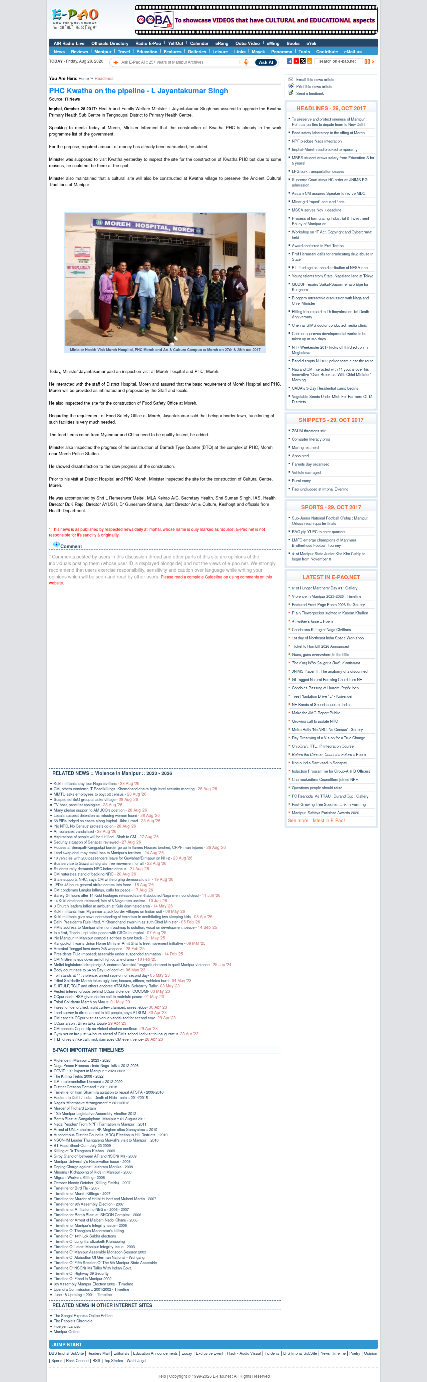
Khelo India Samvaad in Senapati (319, 762)
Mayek (258, 51)
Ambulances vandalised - (85, 831)
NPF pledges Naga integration (317, 141)
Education (146, 51)
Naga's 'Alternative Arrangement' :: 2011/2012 (91, 1102)
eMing (273, 43)
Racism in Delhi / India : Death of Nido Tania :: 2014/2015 (101, 1097)
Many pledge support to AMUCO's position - (100, 810)
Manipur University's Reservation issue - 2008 (92, 1161)
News (59, 51)
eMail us (353, 51)
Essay (186, 1353)
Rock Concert (77, 1360)
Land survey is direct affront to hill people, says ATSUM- (110, 1012)
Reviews (79, 51)
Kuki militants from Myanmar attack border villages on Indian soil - (119, 911)
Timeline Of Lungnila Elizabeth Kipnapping (89, 1241)
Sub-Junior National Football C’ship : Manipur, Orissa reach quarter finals (330, 520)
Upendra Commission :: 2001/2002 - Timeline (91, 1289)
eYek (311, 43)
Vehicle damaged (306, 472)
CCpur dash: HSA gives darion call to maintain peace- (109, 996)
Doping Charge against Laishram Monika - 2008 (93, 1166)
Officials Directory (109, 43)
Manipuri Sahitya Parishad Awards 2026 (325, 812)
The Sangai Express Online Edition (83, 1315)
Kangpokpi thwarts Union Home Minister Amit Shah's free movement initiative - (129, 943)
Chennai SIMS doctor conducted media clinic (329, 325)
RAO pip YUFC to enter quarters (319, 531)
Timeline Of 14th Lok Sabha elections (85, 1235)
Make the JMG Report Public (316, 712)
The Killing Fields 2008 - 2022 (78, 1076)
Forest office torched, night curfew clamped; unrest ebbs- (110, 1007)
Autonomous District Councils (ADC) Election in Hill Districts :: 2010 (110, 1134)
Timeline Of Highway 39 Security (81, 1273)
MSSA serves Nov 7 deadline (316, 209)
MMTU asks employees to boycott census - (100, 794)
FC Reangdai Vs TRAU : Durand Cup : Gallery (330, 796)
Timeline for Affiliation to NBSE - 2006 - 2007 (91, 1209)
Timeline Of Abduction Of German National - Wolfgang (99, 1257)
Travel (124, 51)
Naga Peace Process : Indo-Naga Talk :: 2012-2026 (96, 1065)
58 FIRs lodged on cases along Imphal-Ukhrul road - (107, 820)
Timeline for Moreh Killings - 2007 (82, 1193)
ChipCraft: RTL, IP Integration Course (323, 746)
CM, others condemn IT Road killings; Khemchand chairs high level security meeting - (135, 788)
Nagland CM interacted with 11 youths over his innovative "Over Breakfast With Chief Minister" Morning (331, 374)
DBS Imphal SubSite (66, 1353)
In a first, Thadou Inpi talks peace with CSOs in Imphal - (110, 932)
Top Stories (113, 1360)
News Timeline (333, 1353)
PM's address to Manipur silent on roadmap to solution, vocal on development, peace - (135, 927)
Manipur (102, 51)
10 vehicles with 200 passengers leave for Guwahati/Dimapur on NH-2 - (123, 858)
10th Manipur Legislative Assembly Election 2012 (95, 1113)
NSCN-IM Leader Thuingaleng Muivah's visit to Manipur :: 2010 (106, 1140)
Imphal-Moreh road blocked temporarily (325, 149)
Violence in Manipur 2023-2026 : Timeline (326, 596)
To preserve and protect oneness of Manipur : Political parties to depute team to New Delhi (329, 121)
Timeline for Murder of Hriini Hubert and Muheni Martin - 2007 (105, 1198)
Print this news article (314, 86)
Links (240, 51)
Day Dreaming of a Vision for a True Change (328, 737)
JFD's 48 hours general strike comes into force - (104, 884)
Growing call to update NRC (315, 721)
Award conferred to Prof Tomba (318, 245)
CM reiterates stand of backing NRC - (95, 873)
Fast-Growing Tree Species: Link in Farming (329, 804)
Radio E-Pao (148, 43)
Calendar (199, 43)
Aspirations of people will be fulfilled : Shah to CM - (106, 836)
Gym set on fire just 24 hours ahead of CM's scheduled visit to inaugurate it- (126, 1033)
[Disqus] (165, 675)
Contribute (327, 51)
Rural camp (301, 480)
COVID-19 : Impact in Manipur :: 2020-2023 (89, 1070)
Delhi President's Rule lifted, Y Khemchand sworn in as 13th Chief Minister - (127, 921)
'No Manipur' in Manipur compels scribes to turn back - (109, 937)
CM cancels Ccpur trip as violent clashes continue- (106, 1028)
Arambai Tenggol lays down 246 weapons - (99, 948)
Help (161, 1376)
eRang (222, 43)
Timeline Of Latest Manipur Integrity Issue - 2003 (94, 1246)
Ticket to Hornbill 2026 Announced (320, 646)
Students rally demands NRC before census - (101, 868)
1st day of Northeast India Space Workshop (328, 637)
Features (172, 51)
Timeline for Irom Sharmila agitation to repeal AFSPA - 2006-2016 (108, 1092)
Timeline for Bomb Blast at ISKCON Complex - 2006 (97, 1214)
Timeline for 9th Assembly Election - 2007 (89, 1204)
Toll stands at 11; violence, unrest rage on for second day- (112, 975)
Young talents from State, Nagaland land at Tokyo (332, 275)
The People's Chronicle (73, 1320)
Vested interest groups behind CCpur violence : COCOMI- (112, 991)
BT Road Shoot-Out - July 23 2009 (82, 1145)
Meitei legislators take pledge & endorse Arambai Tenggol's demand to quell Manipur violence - (143, 964)
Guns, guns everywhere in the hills (320, 654)
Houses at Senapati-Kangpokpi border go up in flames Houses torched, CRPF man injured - (140, 847)
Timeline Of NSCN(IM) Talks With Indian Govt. (93, 1267)
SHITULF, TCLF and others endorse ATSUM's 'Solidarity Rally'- (117, 985)
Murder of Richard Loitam (75, 1108)
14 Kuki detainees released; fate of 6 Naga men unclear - (110, 900)
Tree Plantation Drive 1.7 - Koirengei (322, 696)
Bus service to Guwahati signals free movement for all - (110, 863)
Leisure (220, 51)
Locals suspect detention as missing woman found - (107, 815)
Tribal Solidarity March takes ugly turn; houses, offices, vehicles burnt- (122, 980)
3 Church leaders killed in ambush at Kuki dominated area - (113, 905)
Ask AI (266, 62)
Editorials (121, 1353)
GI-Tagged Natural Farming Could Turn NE (327, 679)
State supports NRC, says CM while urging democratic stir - (113, 879)
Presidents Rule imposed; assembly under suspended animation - (118, 953)
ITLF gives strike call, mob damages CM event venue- (108, 1039)
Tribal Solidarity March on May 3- (92, 1001)
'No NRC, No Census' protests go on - (95, 826)
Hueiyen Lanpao (67, 1326)
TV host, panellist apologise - (88, 804)
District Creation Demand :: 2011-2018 (85, 1086)
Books (293, 43)
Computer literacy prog (311, 439)
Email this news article (315, 79)
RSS (96, 1360)
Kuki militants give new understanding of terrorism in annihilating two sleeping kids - (133, 916)
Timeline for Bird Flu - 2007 (76, 1188)
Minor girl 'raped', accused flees (318, 201)
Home (84, 78)
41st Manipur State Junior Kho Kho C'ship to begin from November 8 (328, 556)
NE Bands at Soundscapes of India (321, 704)
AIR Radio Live (69, 43)
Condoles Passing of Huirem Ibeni (326, 687)
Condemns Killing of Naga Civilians (321, 629)
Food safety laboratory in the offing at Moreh (328, 132)
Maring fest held (305, 447)
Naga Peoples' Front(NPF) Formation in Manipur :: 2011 (100, 1124)
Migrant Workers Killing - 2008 (79, 1177)
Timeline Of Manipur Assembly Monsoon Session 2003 (100, 1251)
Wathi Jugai (136, 1360)
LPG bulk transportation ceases (318, 171)
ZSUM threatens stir (309, 430)
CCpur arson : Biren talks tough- (90, 1023)
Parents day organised (310, 464)
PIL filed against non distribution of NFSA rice (330, 267)
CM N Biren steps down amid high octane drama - (105, 959)
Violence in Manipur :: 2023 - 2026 (82, 1060)
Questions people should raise (317, 787)
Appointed (300, 455)
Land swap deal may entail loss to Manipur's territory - (109, 852)
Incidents (272, 1353)
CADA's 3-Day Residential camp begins (325, 388)
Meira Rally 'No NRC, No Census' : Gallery (327, 729)
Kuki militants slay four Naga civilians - (96, 783)
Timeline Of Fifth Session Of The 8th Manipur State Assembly (105, 1262)
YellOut (175, 43)
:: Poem (312, 621)
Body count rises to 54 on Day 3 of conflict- (99, 969)
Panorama (281, 51)
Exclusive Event (209, 1353)
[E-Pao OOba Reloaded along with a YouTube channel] (256, 33)
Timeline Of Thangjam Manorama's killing (89, 1230)
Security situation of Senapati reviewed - (97, 842)
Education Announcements (155, 1353)
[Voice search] (246, 62)
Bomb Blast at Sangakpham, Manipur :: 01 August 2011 (100, 1118)
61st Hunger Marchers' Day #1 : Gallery (325, 587)
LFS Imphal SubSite (300, 1353)
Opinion (370, 1353)
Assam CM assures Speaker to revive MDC (328, 193)
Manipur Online (66, 1331)
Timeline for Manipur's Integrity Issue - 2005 (90, 1225)
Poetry (354, 1353)
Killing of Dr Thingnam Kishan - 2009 (84, 1150)
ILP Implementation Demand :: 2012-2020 (88, 1081)
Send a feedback (310, 93)
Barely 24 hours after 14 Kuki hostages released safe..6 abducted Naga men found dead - (137, 895)
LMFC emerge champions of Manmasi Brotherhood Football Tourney (324, 542)
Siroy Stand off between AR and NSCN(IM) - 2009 (95, 1156)
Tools (304, 51)
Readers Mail (98, 1353)
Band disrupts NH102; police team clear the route (332, 360)
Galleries (197, 51)
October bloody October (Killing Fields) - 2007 (92, 1182)
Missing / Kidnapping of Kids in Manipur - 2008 (92, 1172)
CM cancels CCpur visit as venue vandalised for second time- (115, 1017)
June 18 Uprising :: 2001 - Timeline (83, 1294)
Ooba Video (248, 43)
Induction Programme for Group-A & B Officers (331, 771)
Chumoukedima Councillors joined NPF (325, 779)
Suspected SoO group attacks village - (96, 799)
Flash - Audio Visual (244, 1353)
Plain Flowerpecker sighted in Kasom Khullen (330, 612)
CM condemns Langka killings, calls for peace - (103, 889)
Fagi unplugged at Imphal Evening (320, 489)
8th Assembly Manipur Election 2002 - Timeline (93, 1283)
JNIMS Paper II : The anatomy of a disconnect (330, 671)
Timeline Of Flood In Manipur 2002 (82, 1278)
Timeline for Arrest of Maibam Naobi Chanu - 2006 (95, 1219)
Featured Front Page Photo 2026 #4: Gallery (328, 604)
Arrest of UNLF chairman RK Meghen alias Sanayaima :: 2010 (105, 1129)
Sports (56, 1360)
